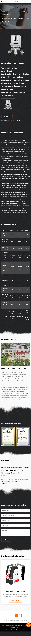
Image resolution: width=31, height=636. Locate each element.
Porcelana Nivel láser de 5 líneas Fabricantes (13, 374)
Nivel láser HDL (18, 12)
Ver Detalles (15, 600)
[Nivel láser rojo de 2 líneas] (15, 574)
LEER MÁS (4, 484)
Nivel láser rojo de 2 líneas (15, 591)
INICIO (3, 12)
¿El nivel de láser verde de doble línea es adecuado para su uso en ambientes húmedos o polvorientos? (15, 470)
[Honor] (8, 436)
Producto (9, 12)
